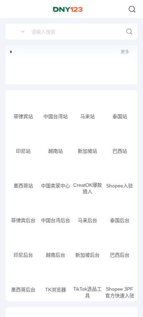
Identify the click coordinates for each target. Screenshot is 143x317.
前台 (50, 117)
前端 (17, 117)
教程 (30, 117)
